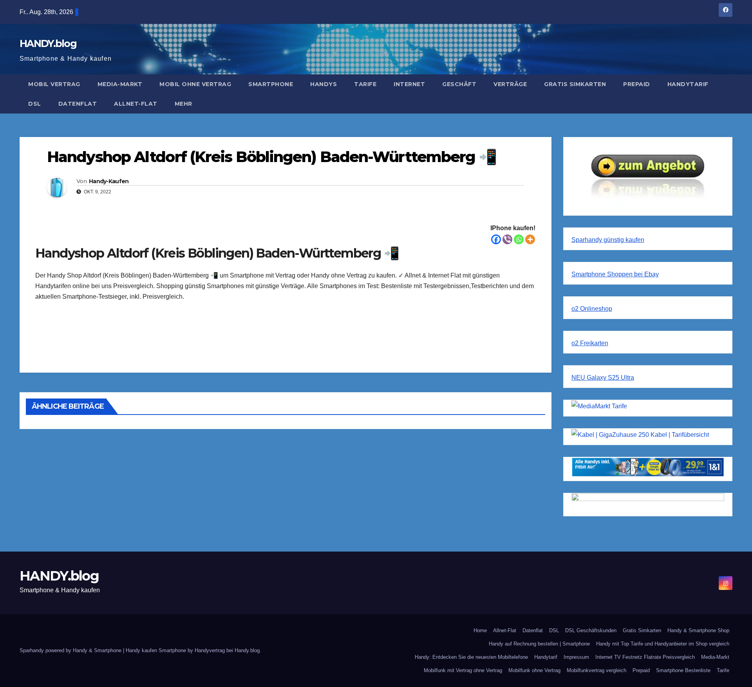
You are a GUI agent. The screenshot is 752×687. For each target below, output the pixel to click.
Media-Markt (120, 84)
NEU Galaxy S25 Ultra (602, 377)
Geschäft (459, 84)
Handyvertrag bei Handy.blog (227, 650)
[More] (530, 239)
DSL (34, 103)
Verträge (510, 84)
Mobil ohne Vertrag (195, 84)
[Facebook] (496, 239)
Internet (409, 84)
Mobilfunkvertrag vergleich (596, 670)
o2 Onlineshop (591, 308)
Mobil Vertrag (54, 84)
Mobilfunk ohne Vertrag (534, 670)
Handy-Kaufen (109, 181)
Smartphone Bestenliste (683, 670)
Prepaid (636, 84)
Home (480, 630)
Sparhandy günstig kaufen (607, 239)
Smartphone (270, 84)
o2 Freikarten (589, 343)
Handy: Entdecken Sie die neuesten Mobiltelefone (471, 657)
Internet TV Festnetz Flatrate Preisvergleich (645, 657)
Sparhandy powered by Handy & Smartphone (71, 650)
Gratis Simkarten (575, 84)
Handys (323, 84)
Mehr (183, 103)
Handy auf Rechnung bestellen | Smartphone (539, 644)
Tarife (365, 84)
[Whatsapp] (519, 239)
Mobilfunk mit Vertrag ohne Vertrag (463, 670)
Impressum (576, 657)
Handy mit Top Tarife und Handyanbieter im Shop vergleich (662, 644)
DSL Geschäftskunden (590, 630)
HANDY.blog (48, 43)
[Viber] (507, 239)
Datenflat (77, 103)
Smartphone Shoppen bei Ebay (615, 274)
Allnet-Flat (135, 103)
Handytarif (688, 84)
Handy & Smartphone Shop (698, 630)
